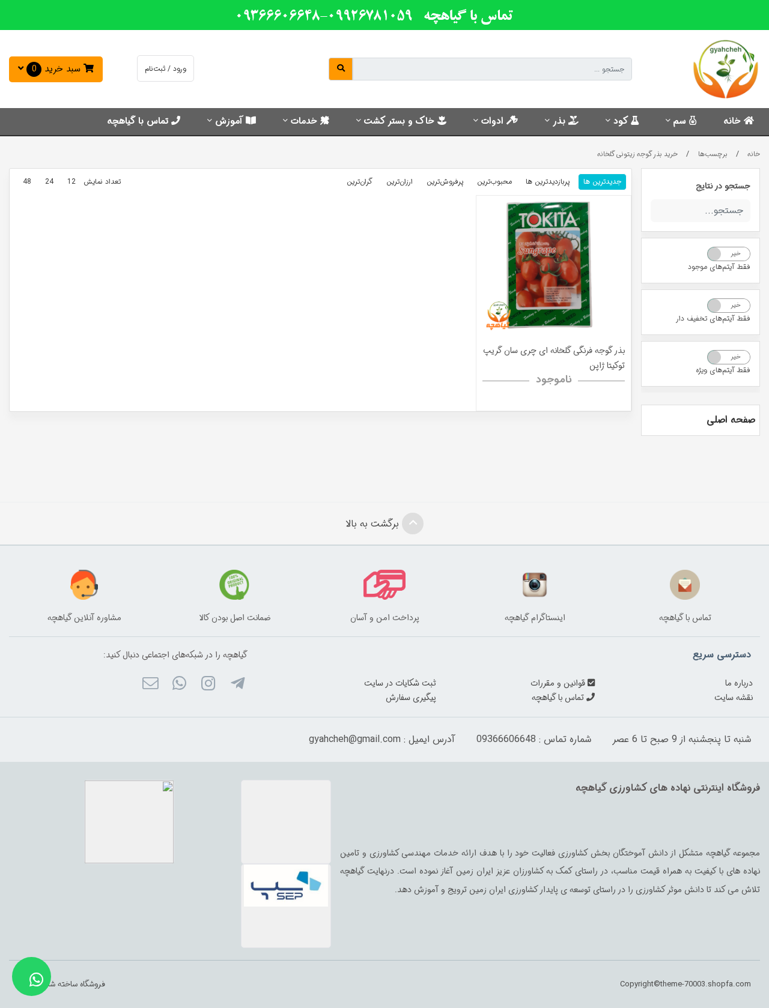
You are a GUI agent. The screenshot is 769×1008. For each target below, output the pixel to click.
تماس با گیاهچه (139, 121)
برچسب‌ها (713, 154)
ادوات (493, 121)
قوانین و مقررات (559, 683)
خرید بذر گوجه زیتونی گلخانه (637, 154)
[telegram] (237, 685)
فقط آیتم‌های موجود (719, 267)
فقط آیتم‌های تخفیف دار (713, 318)
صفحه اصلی (731, 419)
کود (622, 121)
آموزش (230, 121)
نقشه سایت (733, 697)
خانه (733, 121)
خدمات (305, 121)
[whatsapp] (179, 685)
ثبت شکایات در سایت (400, 683)
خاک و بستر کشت (400, 121)
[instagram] (208, 685)
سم (681, 121)
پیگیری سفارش (411, 697)
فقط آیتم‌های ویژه (723, 370)
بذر (560, 121)
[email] (150, 685)
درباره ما (739, 683)
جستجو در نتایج (723, 186)
